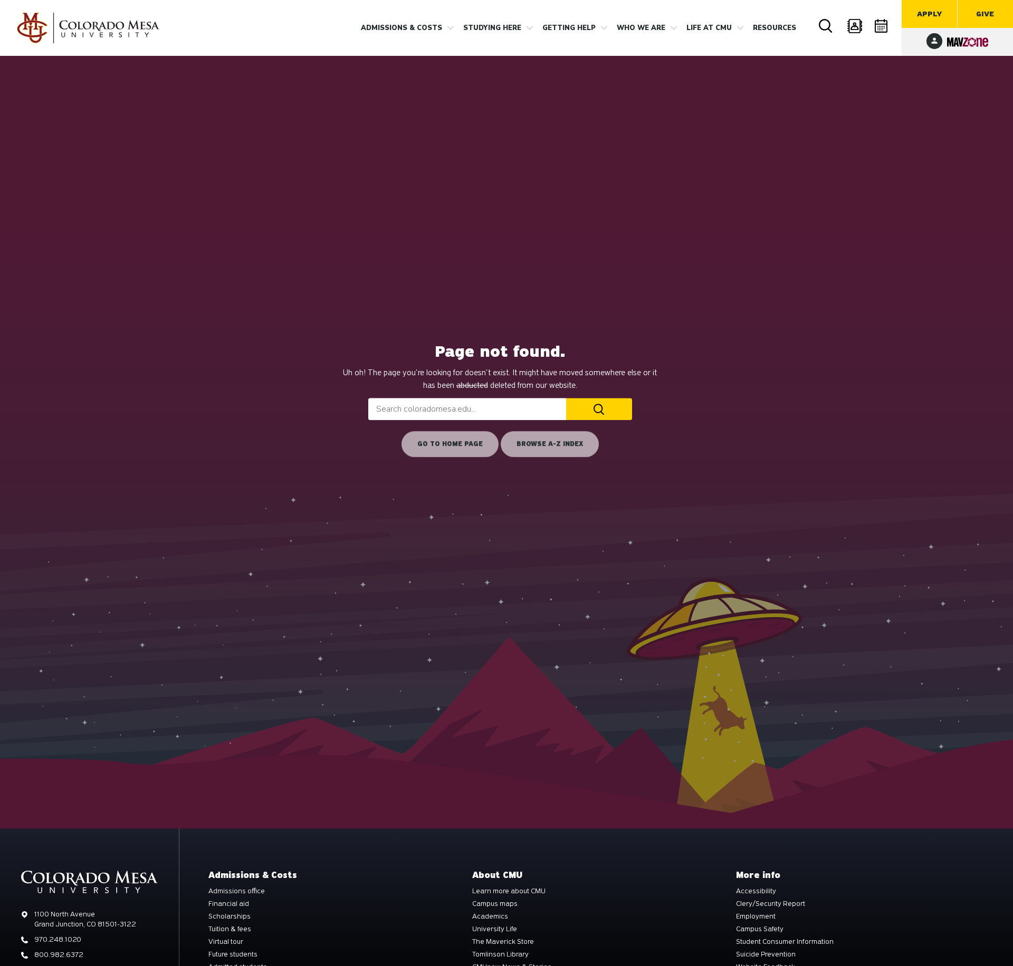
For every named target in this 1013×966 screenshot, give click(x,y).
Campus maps (495, 904)
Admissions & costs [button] (401, 28)
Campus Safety (759, 929)
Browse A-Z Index (550, 444)
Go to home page (450, 444)
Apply (929, 13)
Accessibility (756, 891)
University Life (494, 929)
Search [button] (826, 26)
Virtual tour (225, 942)
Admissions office (236, 891)
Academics (490, 916)
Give (985, 13)
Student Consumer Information (785, 942)
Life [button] (709, 28)
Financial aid (228, 904)
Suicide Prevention (766, 954)
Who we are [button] (641, 28)
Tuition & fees (229, 929)
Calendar (882, 26)
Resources (774, 28)
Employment (756, 916)
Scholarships (229, 916)
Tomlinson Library (500, 954)
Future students (232, 954)
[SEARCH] (599, 409)
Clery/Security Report (770, 904)
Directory (854, 26)
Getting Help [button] (569, 28)
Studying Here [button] (492, 28)
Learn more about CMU (509, 891)
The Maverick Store (503, 942)
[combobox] (467, 409)
